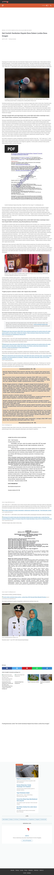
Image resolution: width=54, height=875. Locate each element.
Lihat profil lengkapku (27, 840)
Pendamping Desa (23, 819)
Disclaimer (31, 870)
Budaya (11, 819)
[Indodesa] (6, 1)
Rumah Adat (43, 819)
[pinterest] (27, 668)
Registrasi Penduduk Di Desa (23, 778)
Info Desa (16, 819)
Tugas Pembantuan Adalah (23, 792)
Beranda (12, 870)
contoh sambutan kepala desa (41, 324)
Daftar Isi (41, 870)
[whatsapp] (37, 668)
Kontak (21, 870)
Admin (27, 835)
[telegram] (47, 668)
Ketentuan (36, 870)
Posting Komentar (12, 39)
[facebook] (7, 668)
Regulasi (37, 819)
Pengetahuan (31, 819)
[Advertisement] (27, 18)
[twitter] (17, 668)
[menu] (3, 5)
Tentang (17, 870)
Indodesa (29, 873)
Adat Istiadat (5, 819)
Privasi (25, 870)
